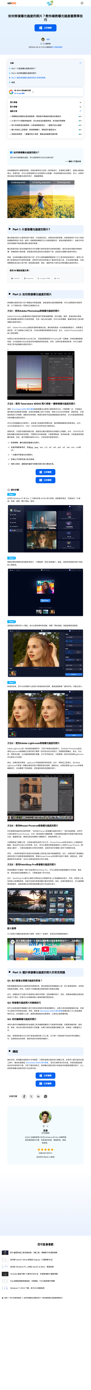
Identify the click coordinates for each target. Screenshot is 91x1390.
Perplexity (30, 278)
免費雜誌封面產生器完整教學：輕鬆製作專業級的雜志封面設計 (36, 116)
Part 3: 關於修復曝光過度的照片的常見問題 (28, 78)
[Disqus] (45, 1202)
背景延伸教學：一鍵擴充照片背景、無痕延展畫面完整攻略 (34, 134)
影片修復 (13, 107)
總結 (13, 82)
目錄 (12, 63)
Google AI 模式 (45, 278)
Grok (58, 278)
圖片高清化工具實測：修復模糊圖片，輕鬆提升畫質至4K (33, 130)
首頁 (6, 1298)
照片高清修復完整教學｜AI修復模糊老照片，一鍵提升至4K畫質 (36, 125)
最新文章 (13, 111)
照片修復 (13, 102)
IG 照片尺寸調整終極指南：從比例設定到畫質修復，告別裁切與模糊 (38, 121)
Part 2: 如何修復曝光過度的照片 (24, 73)
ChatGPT (17, 278)
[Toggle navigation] (82, 3)
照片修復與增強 (56, 47)
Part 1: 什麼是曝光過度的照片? (23, 68)
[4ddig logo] (12, 3)
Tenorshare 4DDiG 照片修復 (22, 409)
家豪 (48, 39)
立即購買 (48, 28)
